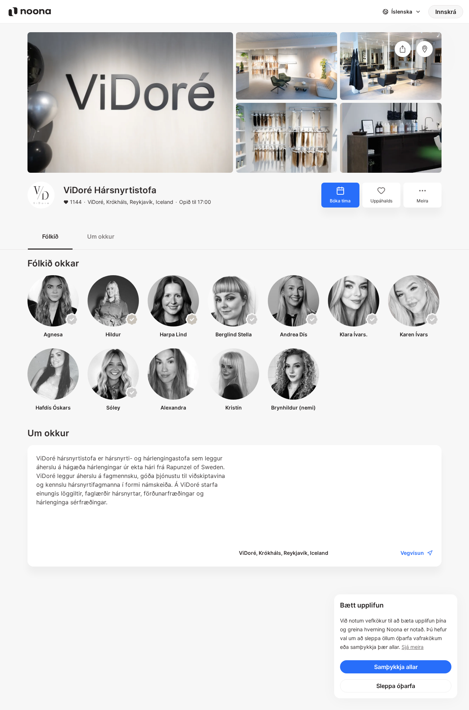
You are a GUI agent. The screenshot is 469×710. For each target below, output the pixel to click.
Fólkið (50, 236)
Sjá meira (413, 647)
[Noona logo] (29, 11)
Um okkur (100, 236)
